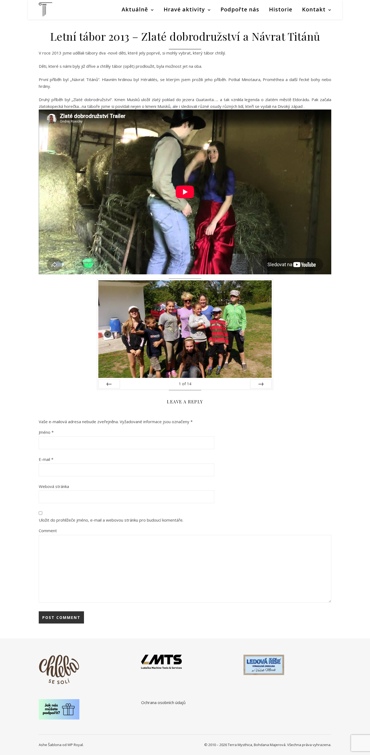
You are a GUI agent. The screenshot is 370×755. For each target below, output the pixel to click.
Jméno (46, 432)
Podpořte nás (239, 9)
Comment (48, 530)
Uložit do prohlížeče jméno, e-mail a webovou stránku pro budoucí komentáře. (111, 520)
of (185, 383)
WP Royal (75, 744)
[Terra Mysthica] (45, 9)
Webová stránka (54, 486)
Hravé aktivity (184, 9)
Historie (280, 9)
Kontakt (314, 9)
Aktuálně (135, 9)
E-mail (46, 459)
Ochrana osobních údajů (163, 702)
